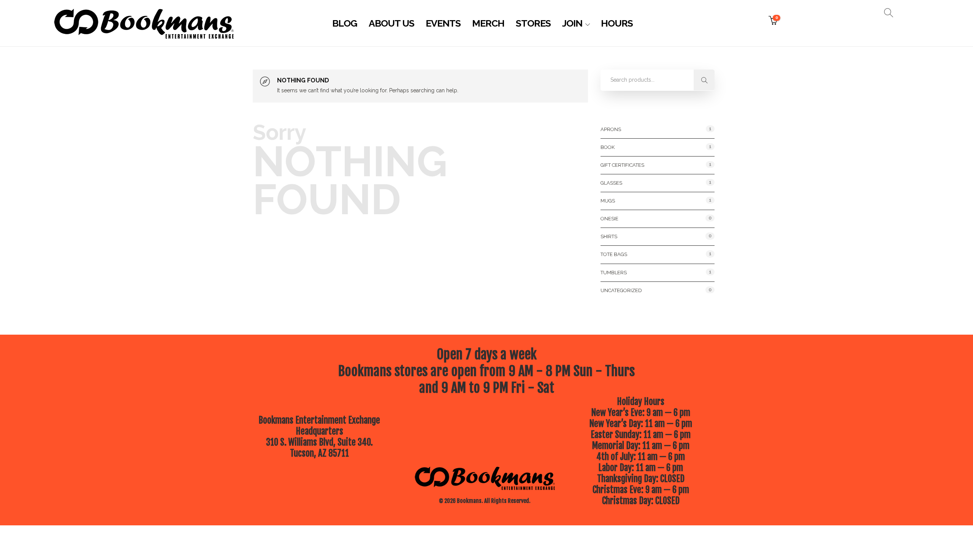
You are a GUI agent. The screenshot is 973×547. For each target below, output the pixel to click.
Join (572, 23)
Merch (488, 23)
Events (443, 23)
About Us (391, 23)
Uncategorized (621, 290)
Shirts (609, 236)
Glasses (611, 183)
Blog (344, 23)
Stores (533, 23)
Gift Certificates (622, 165)
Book (608, 147)
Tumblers (614, 272)
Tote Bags (614, 254)
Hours (617, 23)
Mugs (608, 201)
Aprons (611, 129)
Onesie (609, 218)
